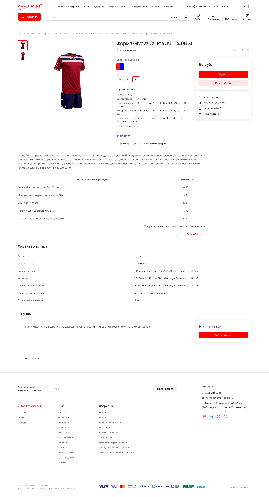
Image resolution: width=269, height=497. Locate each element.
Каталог (22, 412)
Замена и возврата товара (112, 442)
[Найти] (186, 17)
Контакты (63, 412)
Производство (66, 457)
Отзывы (62, 427)
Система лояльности (109, 422)
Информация (105, 406)
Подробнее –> (196, 234)
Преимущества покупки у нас (114, 447)
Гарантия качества (108, 432)
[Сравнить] (241, 50)
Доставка (103, 412)
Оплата (102, 417)
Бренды (22, 422)
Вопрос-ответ (105, 437)
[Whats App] (225, 417)
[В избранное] (234, 50)
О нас (61, 406)
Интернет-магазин (29, 406)
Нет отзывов (129, 50)
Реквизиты (64, 417)
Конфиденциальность (240, 486)
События (63, 442)
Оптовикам (104, 427)
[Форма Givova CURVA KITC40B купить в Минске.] (70, 80)
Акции (21, 417)
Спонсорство (65, 452)
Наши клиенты (65, 437)
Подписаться (165, 388)
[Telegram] (212, 417)
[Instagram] (205, 417)
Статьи (62, 462)
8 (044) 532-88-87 (197, 6)
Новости (62, 447)
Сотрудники (64, 432)
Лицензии (63, 422)
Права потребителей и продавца (116, 452)
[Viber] (218, 417)
